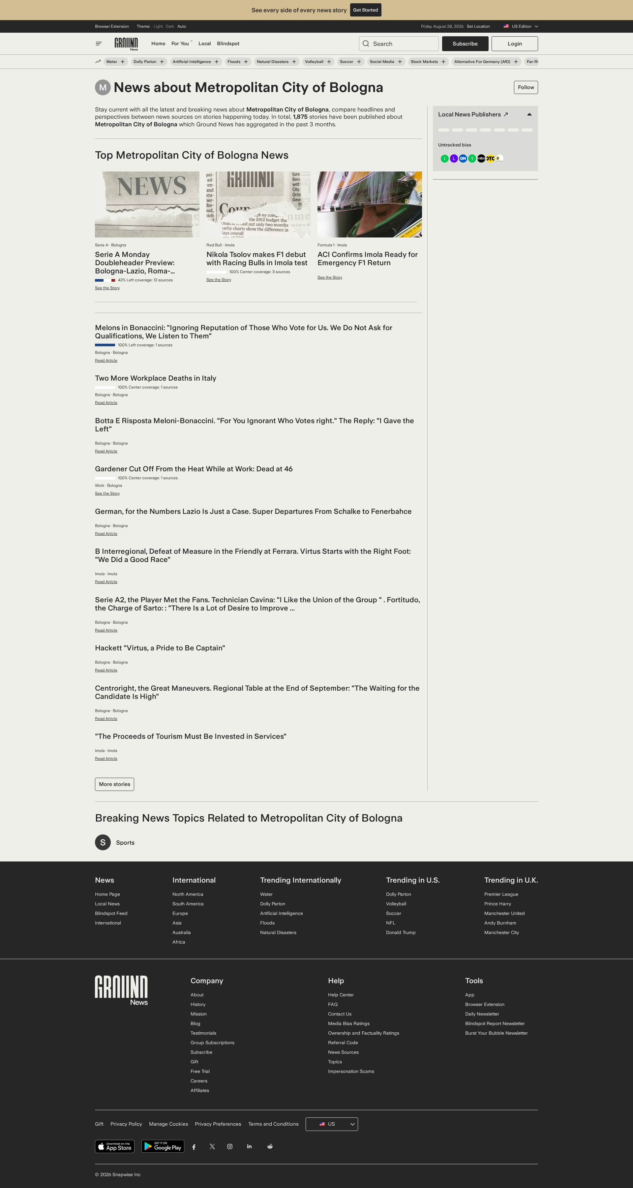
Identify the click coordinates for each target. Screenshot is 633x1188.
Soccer (346, 61)
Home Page (107, 894)
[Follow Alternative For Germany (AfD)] (516, 62)
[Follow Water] (123, 62)
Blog (195, 1023)
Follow (526, 87)
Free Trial (200, 1071)
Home (158, 44)
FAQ (333, 1004)
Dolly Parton (145, 61)
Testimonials (203, 1033)
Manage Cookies (168, 1124)
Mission (199, 1013)
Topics (335, 1061)
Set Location (478, 26)
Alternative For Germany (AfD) (482, 61)
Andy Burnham (500, 922)
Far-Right (535, 61)
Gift (194, 1061)
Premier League (501, 894)
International (108, 922)
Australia (181, 932)
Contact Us (339, 1013)
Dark (170, 26)
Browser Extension (112, 26)
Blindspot (228, 44)
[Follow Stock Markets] (443, 62)
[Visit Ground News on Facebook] (194, 1146)
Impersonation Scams (351, 1071)
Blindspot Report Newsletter (495, 1023)
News (104, 880)
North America (187, 894)
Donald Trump (401, 932)
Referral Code (343, 1042)
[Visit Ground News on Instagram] (230, 1147)
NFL (390, 922)
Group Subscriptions (212, 1042)
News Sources (343, 1052)
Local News (107, 903)
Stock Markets (424, 61)
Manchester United (504, 913)
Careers (199, 1080)
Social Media (382, 61)
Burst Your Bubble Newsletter (496, 1033)
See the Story (107, 288)
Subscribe (465, 44)
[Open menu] (99, 43)
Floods (233, 61)
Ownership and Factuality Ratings (363, 1033)
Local (204, 44)
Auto (181, 26)
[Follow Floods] (246, 62)
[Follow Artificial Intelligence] (217, 62)
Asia (177, 922)
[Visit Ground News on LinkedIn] (249, 1146)
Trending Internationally (300, 880)
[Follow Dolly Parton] (162, 62)
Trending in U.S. (413, 880)
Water (111, 61)
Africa (178, 942)
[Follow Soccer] (359, 62)
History (198, 1004)
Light (158, 26)
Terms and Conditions (273, 1124)
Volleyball (314, 61)
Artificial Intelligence (192, 61)
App (469, 994)
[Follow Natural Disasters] (294, 62)
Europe (180, 913)
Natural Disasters (272, 61)
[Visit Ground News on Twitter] (212, 1146)
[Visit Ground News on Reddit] (270, 1146)
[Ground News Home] (126, 44)
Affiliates (200, 1090)
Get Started (365, 10)
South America (188, 903)
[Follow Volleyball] (329, 62)
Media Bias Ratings (349, 1023)
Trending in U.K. (511, 880)
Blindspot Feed (111, 913)
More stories (114, 784)
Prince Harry (497, 903)
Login (515, 44)
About (197, 994)
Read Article (106, 360)
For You (180, 44)
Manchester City (501, 932)
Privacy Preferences (218, 1124)
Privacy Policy (126, 1124)
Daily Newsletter (482, 1013)
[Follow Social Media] (400, 62)
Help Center (341, 994)
